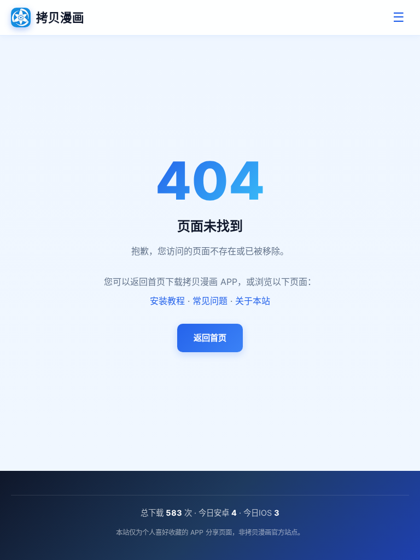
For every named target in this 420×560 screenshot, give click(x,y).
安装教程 (167, 300)
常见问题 (210, 300)
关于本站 (252, 300)
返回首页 (210, 337)
